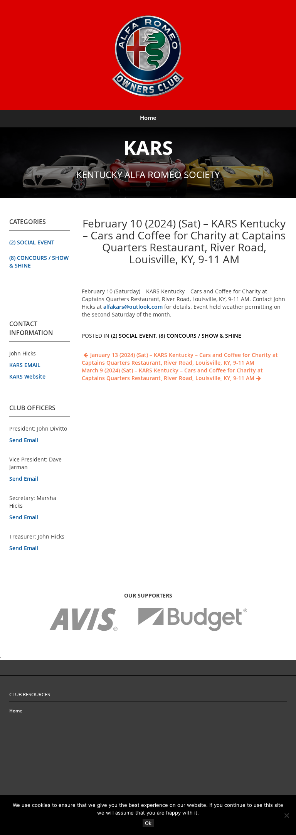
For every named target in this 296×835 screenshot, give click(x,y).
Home (148, 117)
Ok (148, 823)
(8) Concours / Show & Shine (200, 335)
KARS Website (27, 376)
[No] (286, 815)
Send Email (23, 440)
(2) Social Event (31, 242)
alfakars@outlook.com (133, 306)
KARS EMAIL (24, 365)
